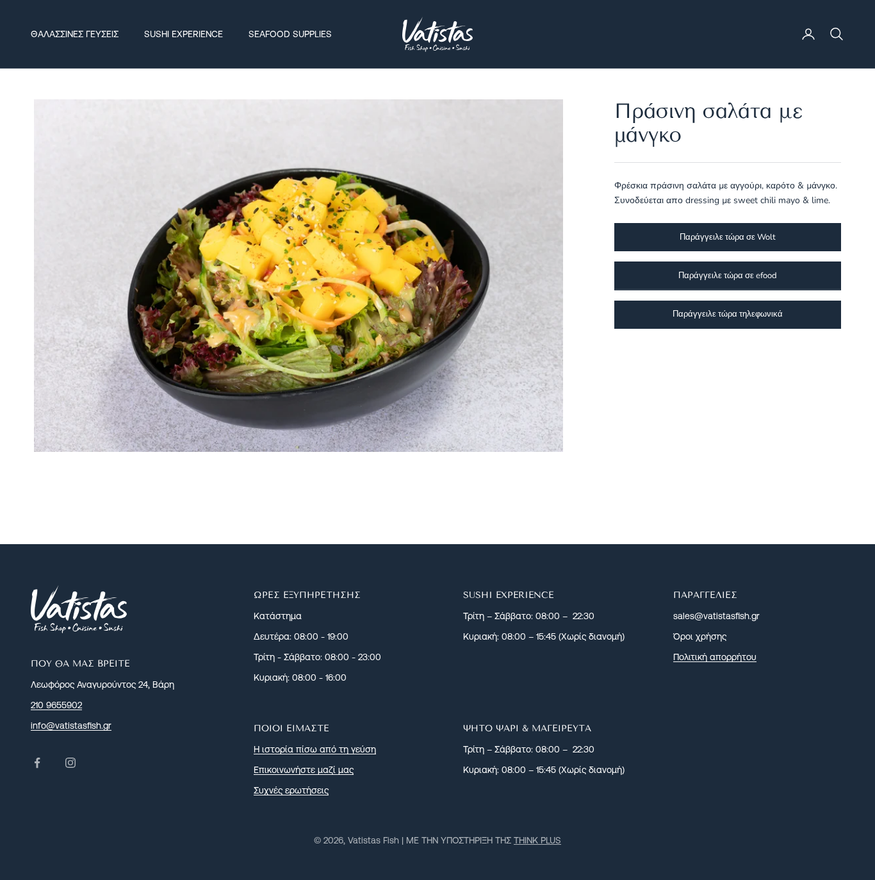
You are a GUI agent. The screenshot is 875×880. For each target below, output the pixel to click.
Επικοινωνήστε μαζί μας (304, 770)
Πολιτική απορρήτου (714, 657)
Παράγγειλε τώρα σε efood (727, 275)
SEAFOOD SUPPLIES (290, 34)
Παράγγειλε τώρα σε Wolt (728, 236)
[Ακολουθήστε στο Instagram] (70, 762)
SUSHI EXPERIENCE (183, 34)
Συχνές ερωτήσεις (291, 790)
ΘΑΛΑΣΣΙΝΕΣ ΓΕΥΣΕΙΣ (75, 34)
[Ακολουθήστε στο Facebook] (37, 762)
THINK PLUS (537, 840)
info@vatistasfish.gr (71, 725)
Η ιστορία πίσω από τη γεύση (315, 749)
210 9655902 (56, 705)
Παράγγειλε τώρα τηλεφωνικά (728, 314)
